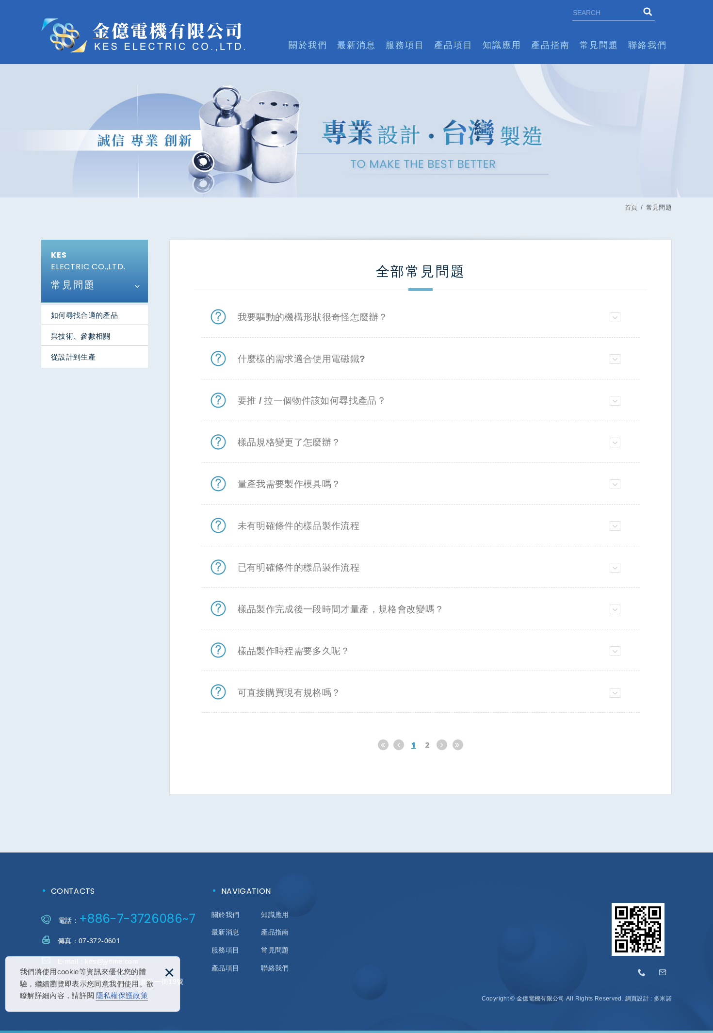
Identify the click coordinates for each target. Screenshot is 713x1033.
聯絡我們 (647, 45)
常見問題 (599, 45)
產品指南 (550, 45)
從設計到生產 (73, 357)
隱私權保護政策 (122, 995)
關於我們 (308, 45)
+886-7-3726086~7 (137, 919)
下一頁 (442, 744)
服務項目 (405, 45)
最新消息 (356, 45)
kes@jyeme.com (662, 973)
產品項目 (453, 45)
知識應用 (502, 45)
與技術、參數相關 (81, 336)
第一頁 (383, 744)
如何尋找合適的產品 (84, 315)
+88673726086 (642, 973)
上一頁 (398, 744)
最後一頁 (458, 744)
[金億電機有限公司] (143, 35)
